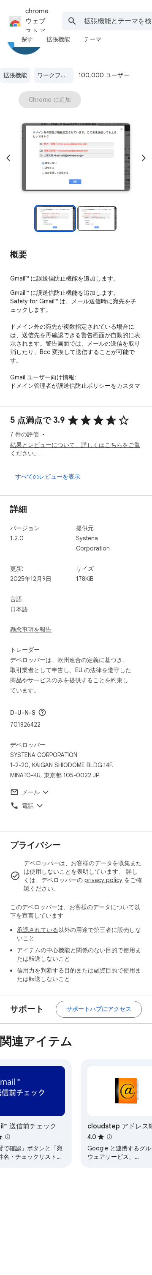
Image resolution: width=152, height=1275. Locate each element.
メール (31, 792)
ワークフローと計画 (55, 75)
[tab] (27, 39)
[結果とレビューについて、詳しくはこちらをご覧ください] (42, 712)
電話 (28, 805)
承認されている (37, 930)
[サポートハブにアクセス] (99, 1009)
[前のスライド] (8, 158)
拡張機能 (15, 75)
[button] (76, 158)
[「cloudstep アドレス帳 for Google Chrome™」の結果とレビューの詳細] (109, 1137)
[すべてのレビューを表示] (47, 476)
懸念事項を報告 (31, 629)
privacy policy (103, 880)
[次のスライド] (143, 158)
